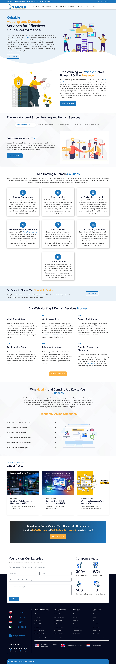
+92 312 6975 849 (20, 627)
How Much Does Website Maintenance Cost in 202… (56, 502)
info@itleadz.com (19, 636)
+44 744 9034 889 (20, 617)
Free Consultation (16, 567)
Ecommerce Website (58, 627)
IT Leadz (26, 37)
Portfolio (94, 617)
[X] (101, 1)
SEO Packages (96, 627)
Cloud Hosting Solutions (93, 229)
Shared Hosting (58, 197)
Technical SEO (37, 623)
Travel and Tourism (77, 630)
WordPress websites (30, 232)
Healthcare (75, 620)
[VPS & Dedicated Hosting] (93, 193)
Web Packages (96, 633)
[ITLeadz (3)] (17, 6)
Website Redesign (58, 630)
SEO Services (37, 613)
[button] (53, 6)
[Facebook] (98, 1)
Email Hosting (58, 229)
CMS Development (58, 620)
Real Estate (75, 627)
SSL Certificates (58, 261)
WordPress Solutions (58, 623)
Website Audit (41, 567)
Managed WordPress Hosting (23, 229)
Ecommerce (76, 613)
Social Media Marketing (39, 633)
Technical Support (29, 567)
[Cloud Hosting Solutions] (93, 225)
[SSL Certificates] (58, 257)
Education (75, 617)
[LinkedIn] (105, 1)
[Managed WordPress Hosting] (23, 225)
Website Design (57, 613)
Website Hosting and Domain (60, 637)
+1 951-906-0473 (19, 612)
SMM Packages (96, 630)
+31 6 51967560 (19, 622)
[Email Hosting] (58, 225)
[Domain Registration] (23, 193)
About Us (95, 613)
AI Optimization (37, 627)
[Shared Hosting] (58, 193)
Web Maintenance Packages (99, 637)
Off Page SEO (37, 620)
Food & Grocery (76, 633)
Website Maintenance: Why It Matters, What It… (92, 502)
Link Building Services (39, 630)
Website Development (59, 617)
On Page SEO (37, 617)
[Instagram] (20, 650)
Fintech (75, 623)
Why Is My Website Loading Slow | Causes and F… (21, 502)
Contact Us (95, 623)
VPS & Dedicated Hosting (93, 197)
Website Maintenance (58, 633)
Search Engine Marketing (40, 637)
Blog (94, 620)
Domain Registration (23, 197)
